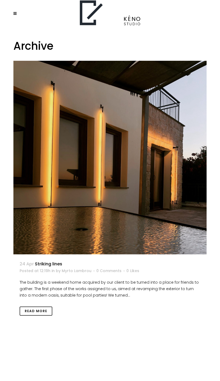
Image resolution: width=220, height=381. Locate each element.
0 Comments (109, 270)
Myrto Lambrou (76, 270)
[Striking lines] (110, 157)
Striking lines (48, 264)
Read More (36, 311)
